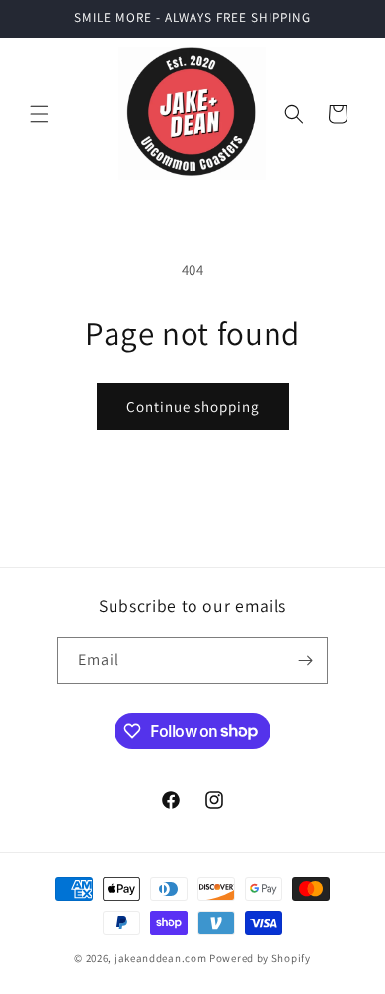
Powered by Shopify (260, 958)
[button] (39, 113)
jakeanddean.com (161, 958)
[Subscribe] (305, 660)
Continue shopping (193, 406)
